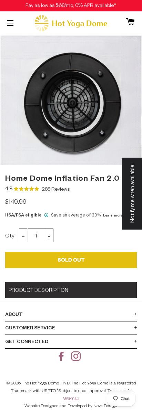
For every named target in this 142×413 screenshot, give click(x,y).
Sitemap (71, 398)
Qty (9, 235)
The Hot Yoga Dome (40, 382)
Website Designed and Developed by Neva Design (70, 405)
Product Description (38, 289)
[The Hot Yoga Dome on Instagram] (76, 358)
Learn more (112, 215)
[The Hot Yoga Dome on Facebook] (62, 358)
